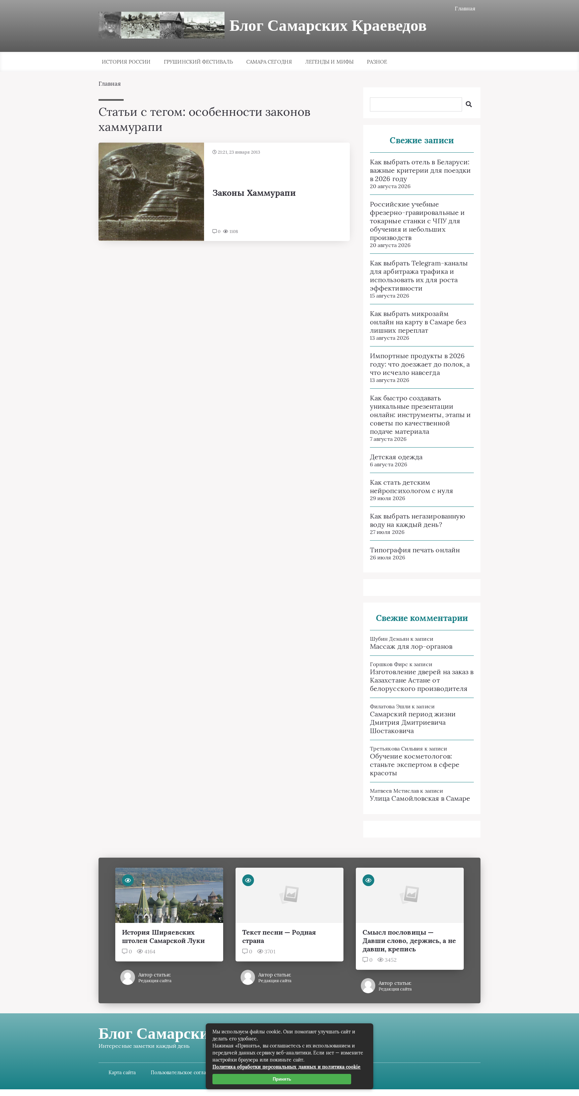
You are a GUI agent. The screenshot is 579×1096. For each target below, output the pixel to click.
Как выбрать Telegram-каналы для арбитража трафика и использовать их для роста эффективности (419, 275)
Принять (282, 1079)
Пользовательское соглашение (186, 1073)
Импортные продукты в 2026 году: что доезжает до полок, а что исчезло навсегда (420, 364)
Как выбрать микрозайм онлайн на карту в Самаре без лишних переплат (418, 321)
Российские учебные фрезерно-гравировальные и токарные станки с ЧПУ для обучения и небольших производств (417, 221)
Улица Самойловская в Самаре (420, 798)
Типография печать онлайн (415, 550)
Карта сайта (122, 1073)
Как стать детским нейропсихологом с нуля (411, 486)
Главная (465, 8)
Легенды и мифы (329, 62)
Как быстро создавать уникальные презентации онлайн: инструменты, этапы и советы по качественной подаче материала (420, 415)
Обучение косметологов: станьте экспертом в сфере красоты (414, 764)
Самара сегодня (269, 62)
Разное (377, 62)
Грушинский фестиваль (198, 62)
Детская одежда (396, 457)
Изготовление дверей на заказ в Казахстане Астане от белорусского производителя (421, 680)
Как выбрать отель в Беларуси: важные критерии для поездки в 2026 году (420, 170)
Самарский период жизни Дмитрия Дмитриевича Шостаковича (413, 722)
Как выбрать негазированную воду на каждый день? (417, 520)
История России (126, 62)
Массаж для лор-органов (411, 646)
